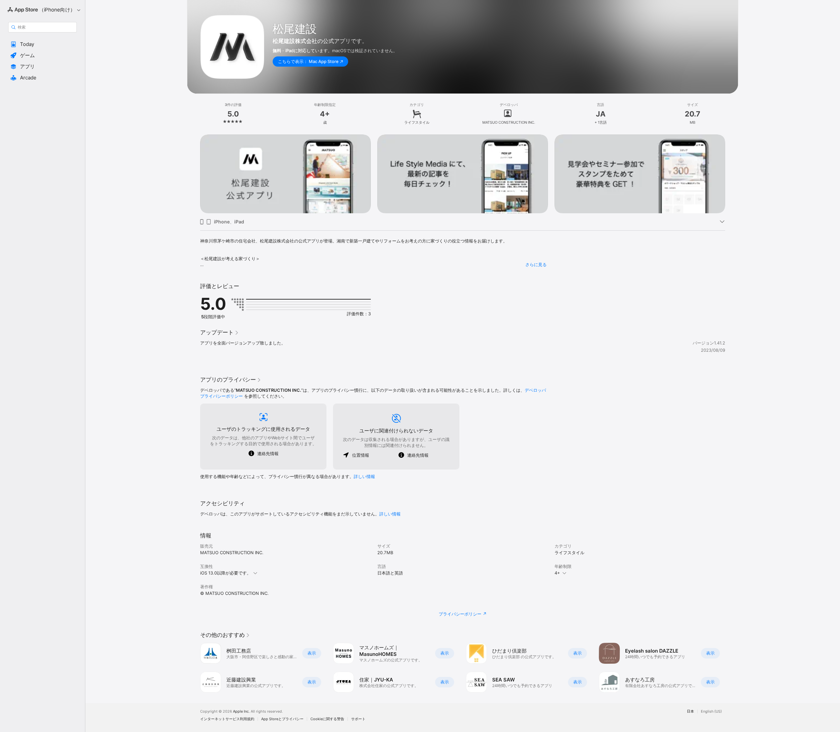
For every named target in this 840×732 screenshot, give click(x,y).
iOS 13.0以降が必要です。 (225, 572)
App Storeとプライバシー (282, 719)
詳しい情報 (364, 476)
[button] (42, 44)
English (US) (711, 711)
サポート (358, 719)
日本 (690, 711)
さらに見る (536, 264)
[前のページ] (193, 173)
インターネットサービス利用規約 (227, 719)
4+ (557, 572)
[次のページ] (731, 173)
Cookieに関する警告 (327, 719)
